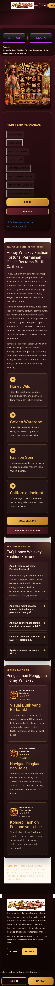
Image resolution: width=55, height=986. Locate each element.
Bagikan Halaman (18, 226)
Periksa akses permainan (21, 222)
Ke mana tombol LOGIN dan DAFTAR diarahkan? (24, 638)
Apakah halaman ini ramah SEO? (24, 652)
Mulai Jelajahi (27, 521)
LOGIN (41, 37)
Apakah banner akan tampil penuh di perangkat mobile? (25, 624)
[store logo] (22, 5)
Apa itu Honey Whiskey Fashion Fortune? (22, 567)
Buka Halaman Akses (27, 530)
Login (43, 5)
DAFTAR (14, 37)
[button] (7, 81)
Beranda (6, 47)
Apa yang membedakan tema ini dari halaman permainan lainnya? (22, 609)
